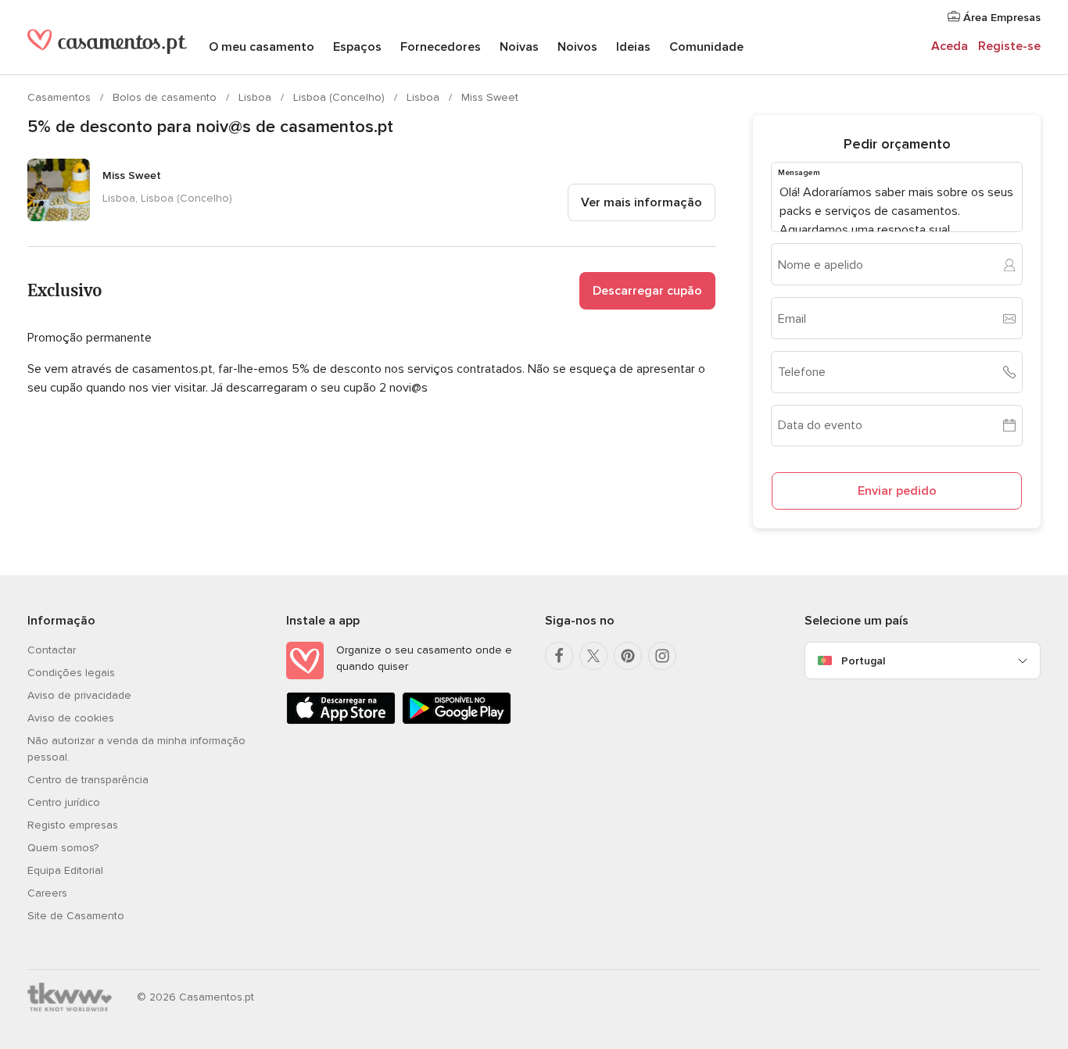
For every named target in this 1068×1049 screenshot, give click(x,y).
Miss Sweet (489, 97)
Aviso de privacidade (79, 695)
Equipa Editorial (65, 870)
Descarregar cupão (647, 291)
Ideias (633, 47)
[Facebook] (559, 656)
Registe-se (1009, 46)
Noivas (519, 47)
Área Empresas (1000, 17)
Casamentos (60, 97)
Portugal (863, 661)
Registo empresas (72, 825)
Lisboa (256, 97)
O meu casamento (261, 47)
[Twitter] (593, 656)
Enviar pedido (897, 491)
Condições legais (71, 672)
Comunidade (706, 47)
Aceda (949, 46)
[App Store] (341, 721)
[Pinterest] (628, 656)
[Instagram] (662, 656)
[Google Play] (456, 721)
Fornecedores (440, 47)
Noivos (577, 47)
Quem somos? (63, 847)
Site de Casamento (75, 915)
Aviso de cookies (70, 718)
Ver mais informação (641, 202)
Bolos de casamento (166, 97)
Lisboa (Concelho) (340, 97)
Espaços (357, 47)
